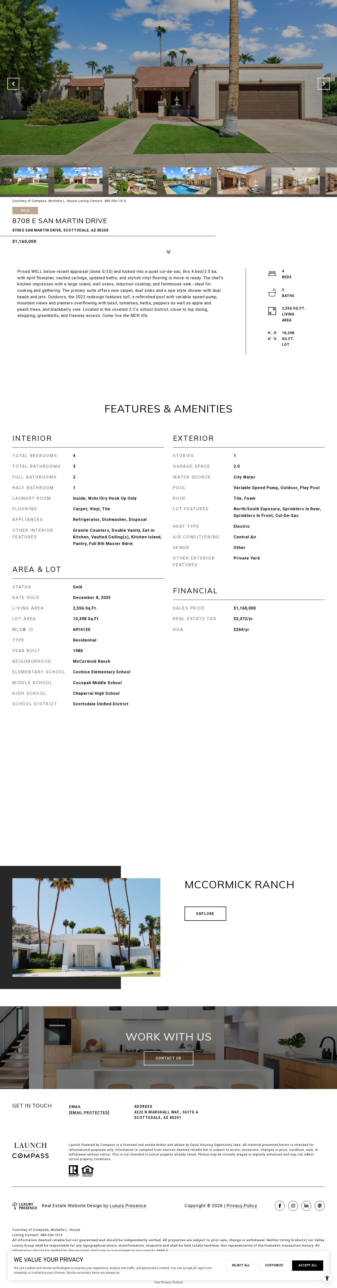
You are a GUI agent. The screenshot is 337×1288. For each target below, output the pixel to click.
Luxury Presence (128, 1205)
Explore (205, 914)
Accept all (307, 1265)
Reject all (241, 1265)
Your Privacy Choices (168, 1282)
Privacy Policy (242, 1205)
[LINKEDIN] (306, 1206)
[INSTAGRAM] (293, 1206)
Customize (274, 1265)
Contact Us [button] (169, 1058)
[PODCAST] (320, 1206)
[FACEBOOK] (280, 1206)
